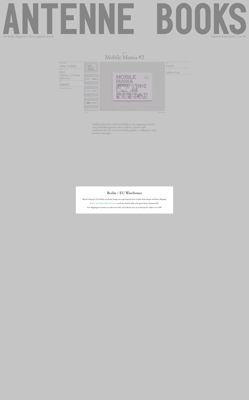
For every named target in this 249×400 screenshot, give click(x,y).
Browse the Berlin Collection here (103, 203)
